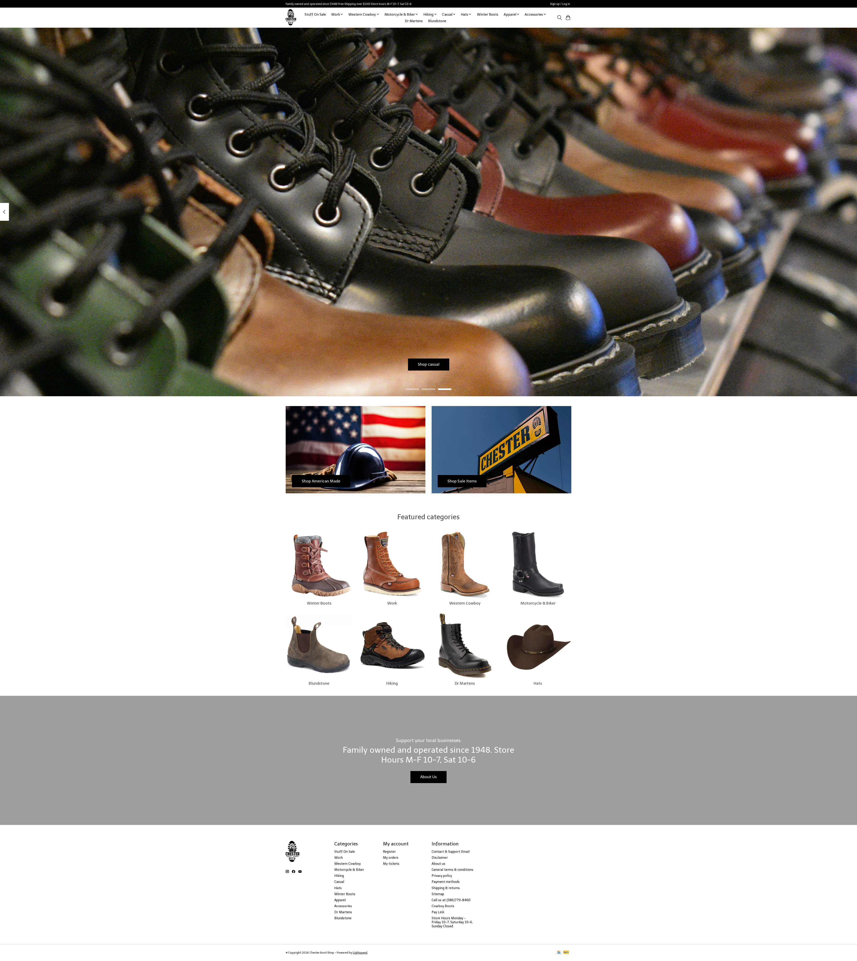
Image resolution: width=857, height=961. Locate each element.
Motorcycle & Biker (537, 603)
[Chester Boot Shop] (291, 17)
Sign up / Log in (560, 4)
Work (392, 603)
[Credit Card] (559, 953)
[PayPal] (566, 953)
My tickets (391, 864)
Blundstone (437, 21)
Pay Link (438, 912)
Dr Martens (414, 21)
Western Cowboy (465, 603)
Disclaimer (440, 858)
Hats (538, 683)
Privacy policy (442, 876)
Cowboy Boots (443, 906)
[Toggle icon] (559, 18)
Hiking (392, 683)
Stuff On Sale (315, 14)
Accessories (343, 906)
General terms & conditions (452, 870)
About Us (428, 776)
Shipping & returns (446, 888)
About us (438, 864)
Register (389, 852)
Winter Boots (487, 14)
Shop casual (428, 364)
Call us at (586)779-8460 (451, 900)
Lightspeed (360, 952)
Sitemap (438, 894)
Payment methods (446, 882)
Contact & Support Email (451, 852)
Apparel (340, 900)
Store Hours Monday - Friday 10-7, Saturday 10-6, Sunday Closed (452, 922)
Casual (339, 882)
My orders (390, 858)
